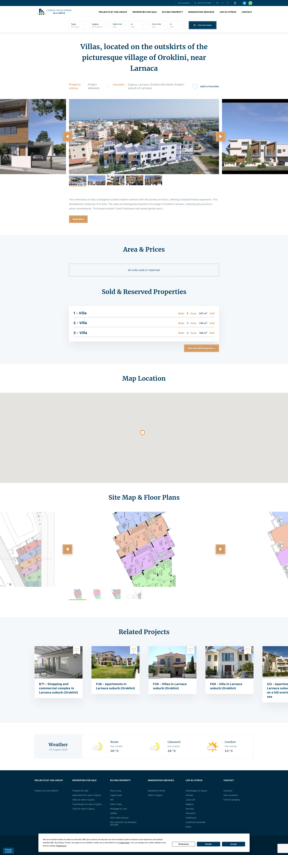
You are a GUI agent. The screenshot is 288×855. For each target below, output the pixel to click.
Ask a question (184, 3)
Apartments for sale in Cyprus (86, 795)
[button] (67, 136)
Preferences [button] (61, 846)
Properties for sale (144, 12)
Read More (78, 219)
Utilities (113, 813)
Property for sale (80, 790)
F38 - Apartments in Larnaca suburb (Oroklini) (115, 686)
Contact (247, 12)
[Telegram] (244, 3)
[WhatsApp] (250, 3)
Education (190, 813)
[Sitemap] (235, 3)
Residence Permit (156, 790)
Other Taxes (116, 804)
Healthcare (191, 818)
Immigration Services (201, 12)
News (188, 827)
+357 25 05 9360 (204, 3)
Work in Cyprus (155, 795)
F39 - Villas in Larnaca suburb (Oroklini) (170, 686)
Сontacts (228, 790)
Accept (233, 844)
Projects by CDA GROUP (113, 12)
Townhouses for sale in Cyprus (87, 804)
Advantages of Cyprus (196, 790)
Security (190, 809)
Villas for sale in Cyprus (83, 800)
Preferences (183, 844)
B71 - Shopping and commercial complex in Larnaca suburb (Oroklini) (58, 688)
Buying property (172, 12)
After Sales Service (119, 818)
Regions (189, 804)
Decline (208, 844)
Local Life (190, 800)
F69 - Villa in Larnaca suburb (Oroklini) (226, 686)
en (217, 3)
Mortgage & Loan (118, 809)
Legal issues (116, 795)
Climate (189, 795)
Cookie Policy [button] (124, 843)
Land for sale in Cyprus (83, 809)
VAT (112, 800)
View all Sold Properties (200, 348)
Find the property (232, 800)
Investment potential (195, 822)
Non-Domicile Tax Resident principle (123, 823)
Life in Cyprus (228, 12)
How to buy (115, 790)
